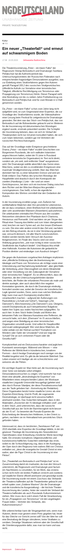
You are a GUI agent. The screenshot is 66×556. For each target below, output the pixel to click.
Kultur (5, 41)
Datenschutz (20, 549)
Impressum (7, 549)
